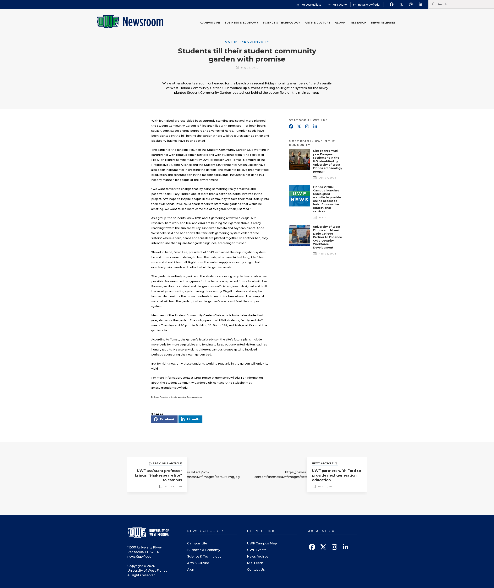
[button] (164, 419)
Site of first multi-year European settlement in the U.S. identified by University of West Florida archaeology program (327, 161)
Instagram (307, 126)
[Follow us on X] (401, 4)
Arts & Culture (317, 22)
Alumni (340, 22)
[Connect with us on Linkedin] (420, 4)
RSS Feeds (255, 563)
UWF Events (256, 550)
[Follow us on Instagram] (410, 4)
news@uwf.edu (139, 557)
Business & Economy (241, 22)
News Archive (257, 556)
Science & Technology (281, 22)
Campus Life (210, 22)
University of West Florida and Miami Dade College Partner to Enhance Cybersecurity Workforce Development (327, 237)
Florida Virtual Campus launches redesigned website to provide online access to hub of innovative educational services (327, 199)
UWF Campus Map (262, 543)
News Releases (383, 22)
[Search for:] (461, 4)
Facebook (291, 126)
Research (358, 22)
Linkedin (315, 126)
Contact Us (256, 569)
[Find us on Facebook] (391, 4)
